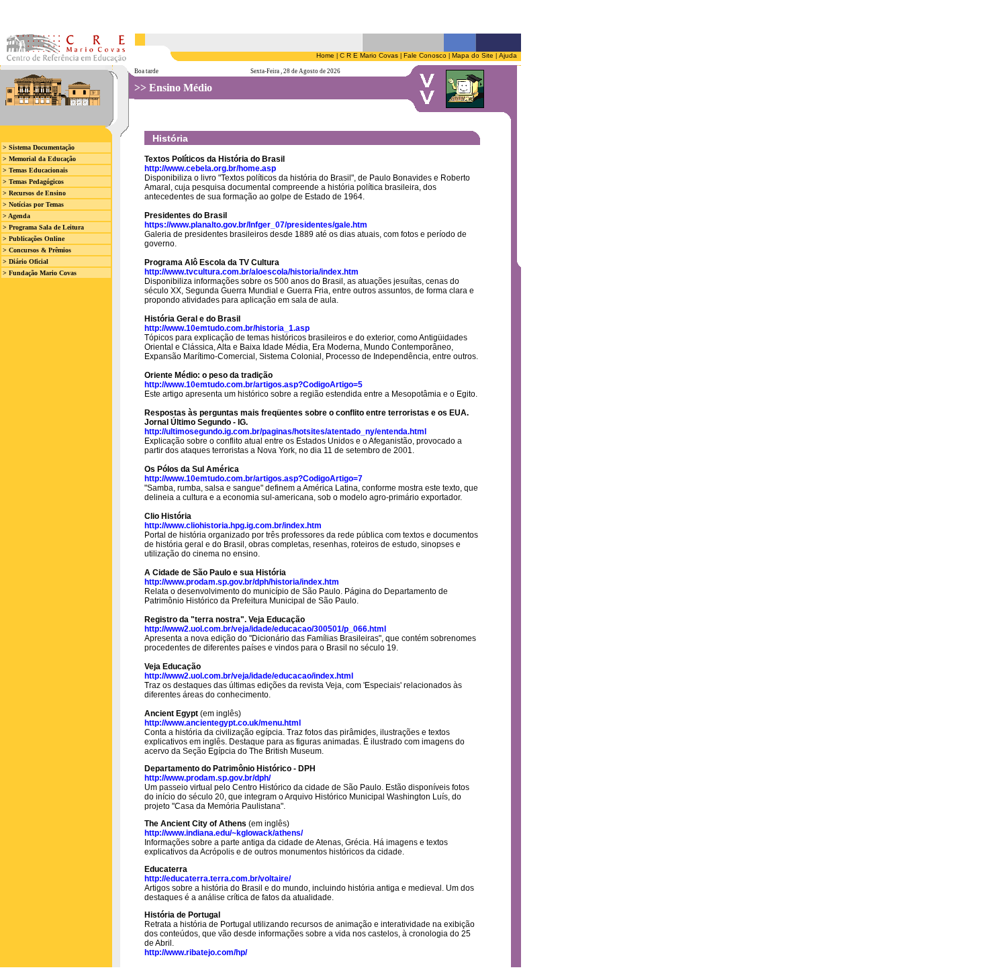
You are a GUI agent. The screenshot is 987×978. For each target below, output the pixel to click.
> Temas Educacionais (35, 170)
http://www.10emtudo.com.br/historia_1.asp (227, 328)
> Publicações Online (33, 238)
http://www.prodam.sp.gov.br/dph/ (207, 778)
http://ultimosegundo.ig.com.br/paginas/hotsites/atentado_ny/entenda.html (285, 431)
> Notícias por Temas (33, 204)
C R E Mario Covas (369, 55)
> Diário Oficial (25, 261)
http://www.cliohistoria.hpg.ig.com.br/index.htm (233, 525)
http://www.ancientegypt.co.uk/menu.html (222, 723)
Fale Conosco (425, 55)
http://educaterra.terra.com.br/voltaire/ (217, 878)
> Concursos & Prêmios (37, 250)
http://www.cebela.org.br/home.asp (210, 168)
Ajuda (508, 55)
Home (325, 55)
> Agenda (16, 215)
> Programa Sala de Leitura (43, 227)
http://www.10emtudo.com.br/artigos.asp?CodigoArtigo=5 (253, 384)
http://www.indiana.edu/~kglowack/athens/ (223, 833)
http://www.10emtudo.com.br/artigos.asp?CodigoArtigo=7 (253, 478)
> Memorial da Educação (39, 158)
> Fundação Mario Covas (40, 273)
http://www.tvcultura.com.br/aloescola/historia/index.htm (251, 272)
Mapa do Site (472, 55)
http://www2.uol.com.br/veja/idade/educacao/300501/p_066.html (265, 629)
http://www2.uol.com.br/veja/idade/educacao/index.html (248, 676)
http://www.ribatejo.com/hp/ (195, 952)
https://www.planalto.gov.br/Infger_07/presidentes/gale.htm (255, 225)
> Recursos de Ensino (34, 193)
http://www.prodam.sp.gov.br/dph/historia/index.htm (241, 582)
